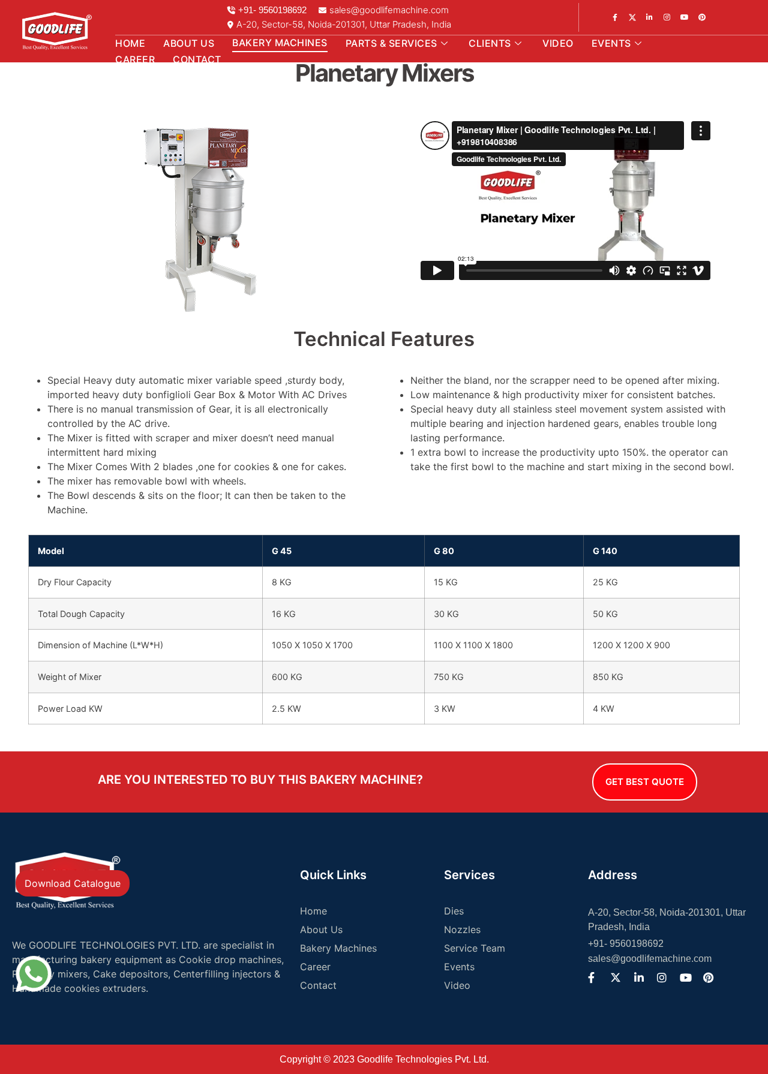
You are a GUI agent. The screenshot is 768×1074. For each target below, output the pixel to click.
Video (558, 43)
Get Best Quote (644, 781)
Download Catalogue (73, 883)
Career (135, 59)
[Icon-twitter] (632, 17)
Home (130, 43)
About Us (188, 43)
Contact (197, 59)
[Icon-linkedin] (667, 17)
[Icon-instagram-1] (650, 17)
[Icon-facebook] (615, 17)
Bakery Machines (280, 43)
